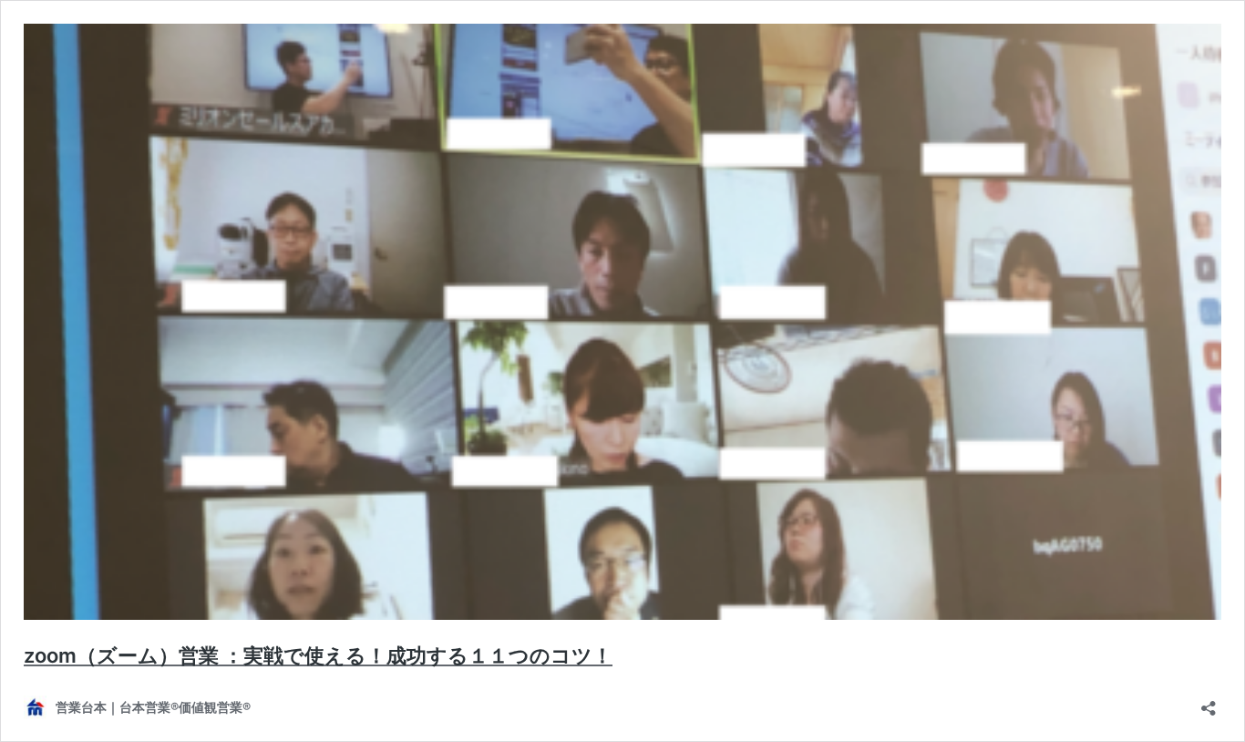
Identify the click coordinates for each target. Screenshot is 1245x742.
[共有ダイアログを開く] (1208, 702)
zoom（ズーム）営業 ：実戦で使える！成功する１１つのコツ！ (318, 655)
